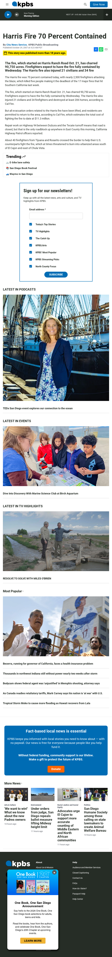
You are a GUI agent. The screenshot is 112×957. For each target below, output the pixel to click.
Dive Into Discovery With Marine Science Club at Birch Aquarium (40, 493)
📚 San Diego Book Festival (21, 168)
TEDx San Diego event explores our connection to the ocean (38, 408)
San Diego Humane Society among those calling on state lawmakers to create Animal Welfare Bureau (95, 819)
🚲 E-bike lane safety (18, 162)
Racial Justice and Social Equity (67, 806)
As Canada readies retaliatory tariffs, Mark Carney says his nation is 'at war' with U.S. (53, 693)
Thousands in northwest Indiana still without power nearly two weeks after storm (50, 673)
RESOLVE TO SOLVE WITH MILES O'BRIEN (27, 578)
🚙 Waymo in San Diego (19, 173)
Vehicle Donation (43, 950)
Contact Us (77, 878)
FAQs (74, 883)
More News (12, 783)
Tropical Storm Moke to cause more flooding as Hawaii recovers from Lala (46, 703)
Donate (56, 769)
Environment (36, 805)
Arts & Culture (10, 805)
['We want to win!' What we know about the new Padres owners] (16, 794)
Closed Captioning (80, 873)
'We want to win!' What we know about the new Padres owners (16, 814)
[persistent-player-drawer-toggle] (107, 14)
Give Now (99, 4)
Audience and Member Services (86, 867)
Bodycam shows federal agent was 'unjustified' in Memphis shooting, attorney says (51, 683)
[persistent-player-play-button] (8, 14)
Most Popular (12, 591)
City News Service (16, 44)
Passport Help (78, 894)
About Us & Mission (44, 867)
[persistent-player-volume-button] (16, 14)
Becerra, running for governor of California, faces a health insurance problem (48, 663)
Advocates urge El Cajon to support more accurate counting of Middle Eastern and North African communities (68, 825)
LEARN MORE (33, 941)
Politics (87, 805)
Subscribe (56, 274)
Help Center (77, 899)
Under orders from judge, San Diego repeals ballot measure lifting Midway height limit (42, 818)
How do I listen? (79, 888)
